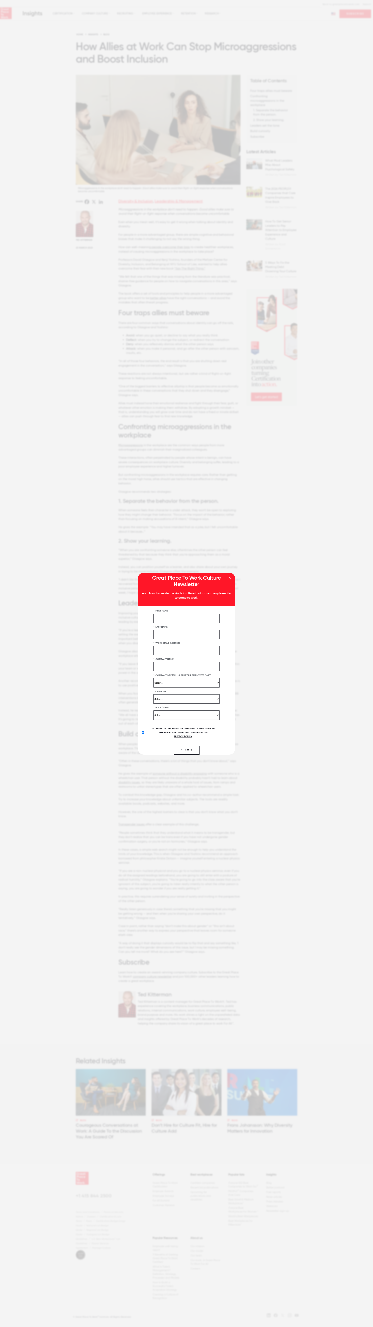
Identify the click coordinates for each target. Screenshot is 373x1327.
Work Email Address (166, 642)
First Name (160, 610)
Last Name (160, 626)
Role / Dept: (161, 707)
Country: (159, 691)
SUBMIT (187, 750)
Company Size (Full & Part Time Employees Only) (182, 675)
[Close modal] (229, 578)
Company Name (163, 659)
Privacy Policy (183, 736)
